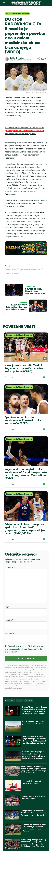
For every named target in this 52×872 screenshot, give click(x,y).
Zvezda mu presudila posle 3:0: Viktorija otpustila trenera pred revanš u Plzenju (34, 828)
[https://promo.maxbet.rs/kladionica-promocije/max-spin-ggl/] (26, 248)
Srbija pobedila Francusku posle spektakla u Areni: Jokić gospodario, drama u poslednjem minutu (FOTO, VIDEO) (25, 529)
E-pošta (9, 620)
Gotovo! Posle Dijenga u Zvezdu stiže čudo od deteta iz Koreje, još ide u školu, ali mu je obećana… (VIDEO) (33, 756)
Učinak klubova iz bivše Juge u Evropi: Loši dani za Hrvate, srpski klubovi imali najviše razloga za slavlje (34, 740)
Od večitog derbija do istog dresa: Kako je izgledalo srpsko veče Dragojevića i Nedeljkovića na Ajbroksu (33, 843)
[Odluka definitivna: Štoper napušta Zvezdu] (12, 800)
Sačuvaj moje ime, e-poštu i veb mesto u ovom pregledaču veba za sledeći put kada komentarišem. (24, 649)
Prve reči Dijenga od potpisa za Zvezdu (32, 782)
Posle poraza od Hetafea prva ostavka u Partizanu (33, 723)
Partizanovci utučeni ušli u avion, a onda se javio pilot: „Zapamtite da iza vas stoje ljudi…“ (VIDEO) (33, 769)
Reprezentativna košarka (17, 13)
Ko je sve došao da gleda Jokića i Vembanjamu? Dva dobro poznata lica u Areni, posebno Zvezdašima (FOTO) (26, 474)
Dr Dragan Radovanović (31, 270)
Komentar (10, 567)
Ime (7, 607)
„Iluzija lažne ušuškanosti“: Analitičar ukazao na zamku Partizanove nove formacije (33, 813)
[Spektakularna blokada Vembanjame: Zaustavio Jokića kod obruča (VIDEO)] (26, 399)
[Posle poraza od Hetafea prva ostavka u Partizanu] (13, 726)
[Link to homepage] (26, 3)
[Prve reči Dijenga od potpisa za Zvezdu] (13, 785)
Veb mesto (9, 633)
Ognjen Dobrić (12, 274)
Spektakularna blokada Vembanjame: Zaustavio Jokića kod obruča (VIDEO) (24, 420)
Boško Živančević (17, 58)
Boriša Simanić (12, 270)
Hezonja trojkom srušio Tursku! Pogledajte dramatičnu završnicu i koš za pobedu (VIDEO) (25, 368)
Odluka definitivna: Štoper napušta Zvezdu (33, 797)
